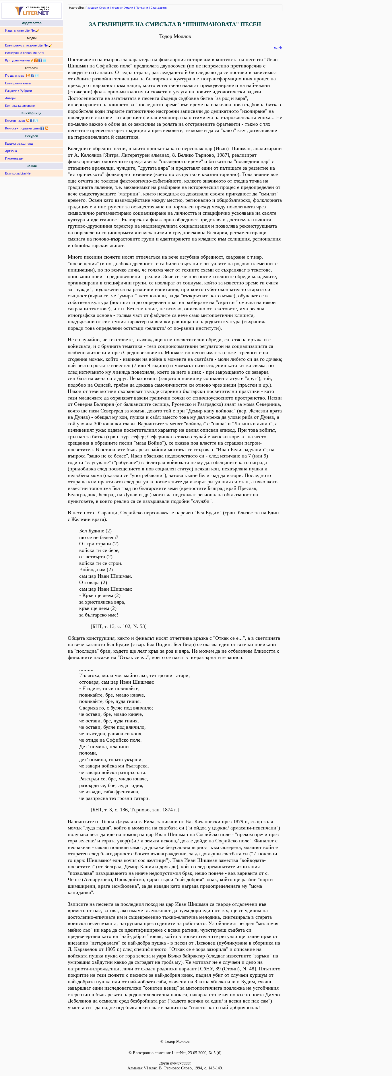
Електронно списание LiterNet (26, 45)
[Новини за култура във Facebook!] (40, 60)
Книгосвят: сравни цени (22, 128)
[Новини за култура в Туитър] (44, 60)
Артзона (11, 151)
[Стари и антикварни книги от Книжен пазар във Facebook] (32, 120)
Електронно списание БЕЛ (24, 53)
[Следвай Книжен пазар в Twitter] (36, 120)
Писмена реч (14, 158)
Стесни (104, 7)
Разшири (92, 7)
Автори (10, 98)
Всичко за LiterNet (18, 173)
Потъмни (142, 7)
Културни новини (17, 60)
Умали (128, 7)
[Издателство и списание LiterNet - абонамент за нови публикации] (28, 75)
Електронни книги (18, 83)
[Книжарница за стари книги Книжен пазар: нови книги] (27, 120)
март (22, 75)
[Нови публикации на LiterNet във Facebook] (32, 75)
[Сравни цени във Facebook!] (42, 128)
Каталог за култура (19, 143)
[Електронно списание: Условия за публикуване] (50, 45)
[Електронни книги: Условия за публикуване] (37, 30)
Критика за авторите (20, 105)
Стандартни (159, 7)
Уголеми (117, 7)
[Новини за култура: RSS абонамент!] (36, 60)
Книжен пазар (15, 120)
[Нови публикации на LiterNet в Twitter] (36, 75)
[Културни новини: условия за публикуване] (32, 60)
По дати (11, 75)
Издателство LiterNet (20, 30)
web (278, 48)
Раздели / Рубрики (18, 90)
